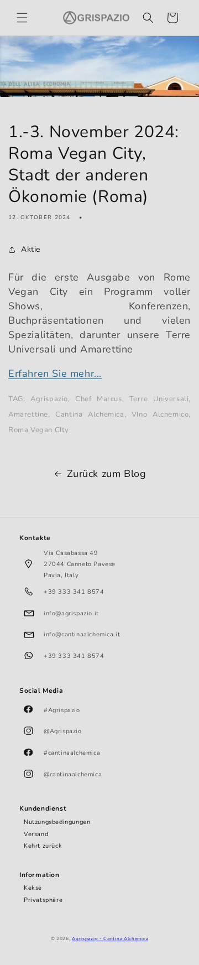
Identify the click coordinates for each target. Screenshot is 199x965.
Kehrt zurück (43, 846)
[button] (22, 18)
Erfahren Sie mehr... (55, 373)
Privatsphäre (43, 900)
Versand (36, 834)
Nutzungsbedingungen (57, 822)
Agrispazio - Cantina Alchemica (110, 939)
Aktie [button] (30, 249)
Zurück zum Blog (106, 473)
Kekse (33, 888)
